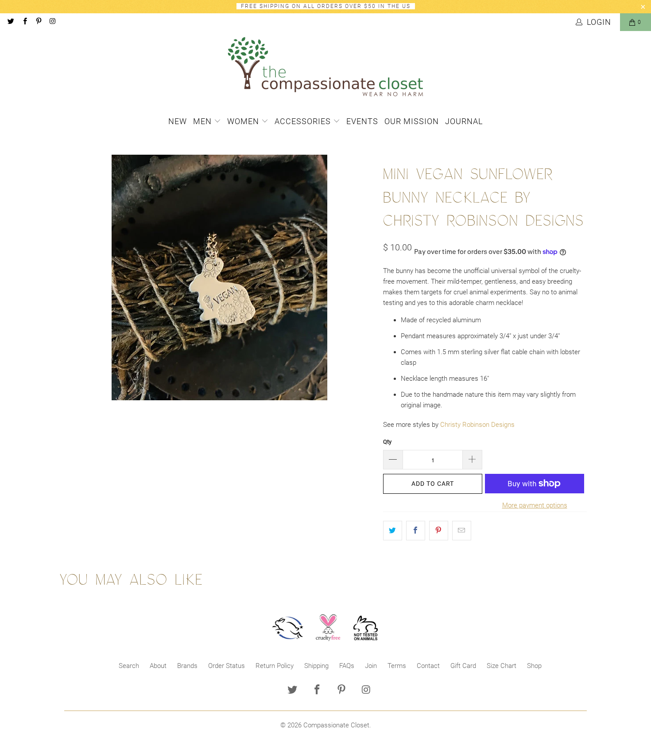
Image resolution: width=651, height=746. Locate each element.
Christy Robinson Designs (477, 425)
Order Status (226, 666)
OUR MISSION (411, 121)
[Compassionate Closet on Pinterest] (38, 22)
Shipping (316, 666)
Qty (387, 441)
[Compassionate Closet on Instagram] (52, 22)
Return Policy (275, 666)
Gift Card (463, 666)
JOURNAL (464, 121)
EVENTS (362, 121)
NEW (177, 121)
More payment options (534, 505)
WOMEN (244, 121)
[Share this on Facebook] (415, 530)
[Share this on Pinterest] (438, 530)
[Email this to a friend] (461, 530)
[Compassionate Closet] (325, 67)
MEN (203, 121)
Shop (534, 666)
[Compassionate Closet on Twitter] (10, 22)
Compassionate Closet (336, 725)
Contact (428, 666)
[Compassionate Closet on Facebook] (24, 22)
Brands (187, 666)
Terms (397, 666)
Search (129, 666)
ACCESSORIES (304, 121)
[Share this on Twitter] (392, 530)
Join (371, 666)
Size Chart (501, 666)
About (158, 666)
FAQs (346, 666)
